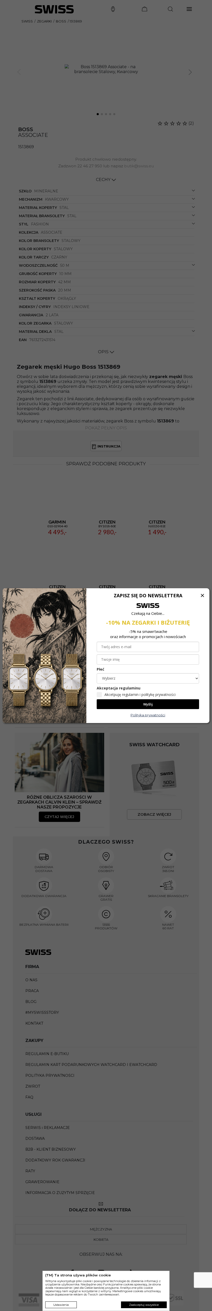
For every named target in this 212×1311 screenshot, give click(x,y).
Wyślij (148, 704)
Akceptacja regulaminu (118, 688)
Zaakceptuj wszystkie (144, 1305)
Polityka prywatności (148, 715)
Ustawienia (61, 1305)
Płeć (100, 669)
